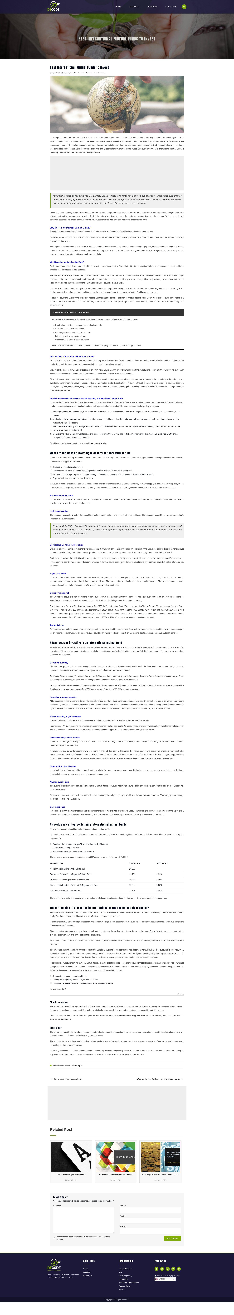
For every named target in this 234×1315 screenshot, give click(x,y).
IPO (120, 1272)
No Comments (101, 73)
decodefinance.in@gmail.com (168, 1276)
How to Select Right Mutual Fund (71, 1174)
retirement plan (77, 1066)
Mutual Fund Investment (61, 1066)
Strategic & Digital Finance (129, 1283)
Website (123, 1227)
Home (118, 7)
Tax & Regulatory (125, 1276)
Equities (122, 1289)
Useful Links (123, 1279)
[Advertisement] (117, 173)
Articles (133, 7)
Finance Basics (125, 1286)
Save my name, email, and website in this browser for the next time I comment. (83, 1238)
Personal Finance (86, 73)
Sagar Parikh (55, 73)
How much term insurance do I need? (115, 1174)
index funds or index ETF (167, 426)
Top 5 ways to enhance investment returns (160, 1174)
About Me (152, 7)
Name (123, 1206)
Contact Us (171, 7)
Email (123, 1216)
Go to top (180, 994)
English (161, 1279)
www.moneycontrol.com (76, 857)
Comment (57, 1206)
